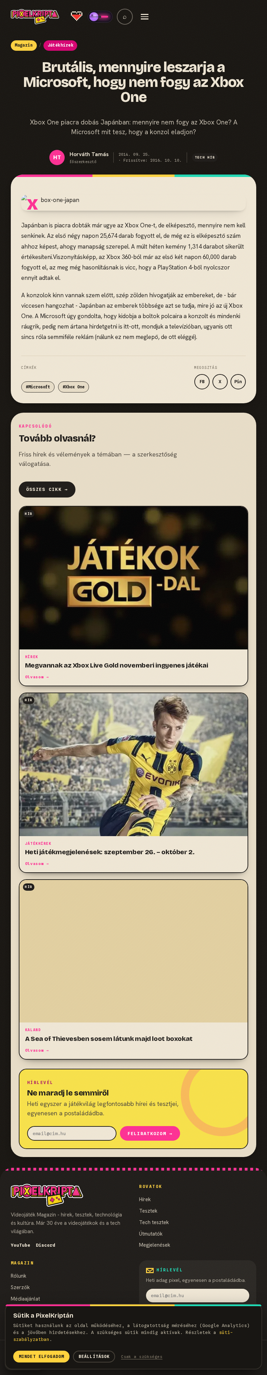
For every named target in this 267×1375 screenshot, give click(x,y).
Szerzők (20, 1287)
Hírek (145, 1199)
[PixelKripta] (35, 16)
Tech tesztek (154, 1222)
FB (202, 381)
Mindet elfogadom (41, 1356)
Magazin (24, 45)
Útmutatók (151, 1233)
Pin (238, 381)
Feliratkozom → (150, 1133)
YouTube (20, 1245)
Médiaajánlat (25, 1298)
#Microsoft (38, 387)
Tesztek (148, 1210)
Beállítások (94, 1356)
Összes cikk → (47, 489)
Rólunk (18, 1275)
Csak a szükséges (141, 1356)
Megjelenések (154, 1244)
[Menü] (144, 16)
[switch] (100, 17)
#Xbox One (73, 387)
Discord (45, 1245)
